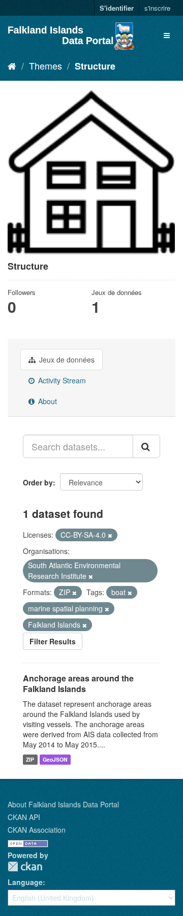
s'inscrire (157, 8)
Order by (38, 482)
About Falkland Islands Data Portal (63, 804)
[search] (146, 446)
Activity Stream (61, 380)
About (46, 401)
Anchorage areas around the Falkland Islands (78, 683)
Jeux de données (66, 359)
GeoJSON (55, 759)
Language (25, 882)
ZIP (30, 759)
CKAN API (24, 817)
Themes (45, 65)
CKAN (25, 866)
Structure (95, 66)
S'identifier (117, 8)
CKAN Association (37, 830)
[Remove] (110, 535)
